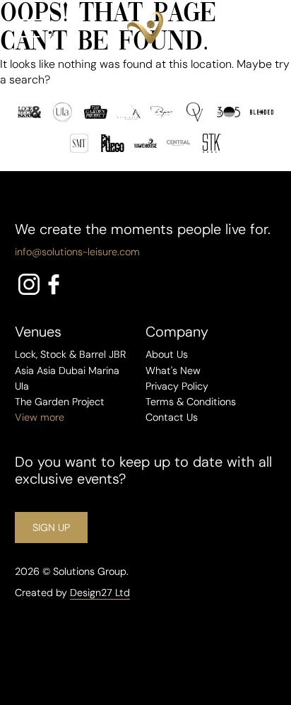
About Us (167, 354)
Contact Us (172, 417)
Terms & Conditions (191, 401)
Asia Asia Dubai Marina (67, 370)
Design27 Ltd (100, 592)
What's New (173, 370)
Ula (22, 386)
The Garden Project (60, 401)
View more (39, 417)
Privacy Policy (177, 386)
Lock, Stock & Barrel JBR (70, 354)
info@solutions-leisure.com (77, 251)
